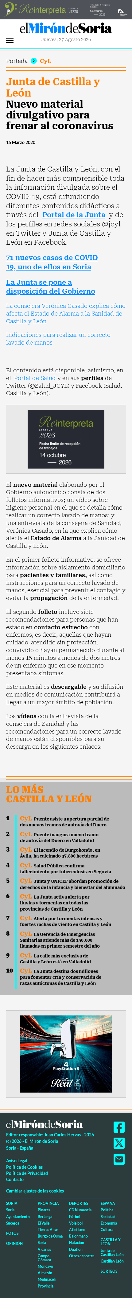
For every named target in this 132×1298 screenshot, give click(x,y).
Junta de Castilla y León (53, 87)
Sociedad (108, 1216)
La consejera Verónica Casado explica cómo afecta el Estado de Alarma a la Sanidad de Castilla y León (66, 313)
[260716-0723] (66, 1053)
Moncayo (45, 1266)
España (108, 1203)
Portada (17, 61)
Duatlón (76, 1249)
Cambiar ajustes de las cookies (35, 1190)
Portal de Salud (35, 378)
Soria (11, 1203)
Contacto (15, 1179)
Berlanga (45, 1216)
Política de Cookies (24, 1167)
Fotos (12, 1233)
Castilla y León (111, 1242)
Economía (109, 1223)
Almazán (45, 1273)
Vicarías (44, 1249)
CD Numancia (80, 1210)
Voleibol (76, 1223)
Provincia (48, 1203)
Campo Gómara (44, 1258)
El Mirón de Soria (66, 30)
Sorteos (109, 1271)
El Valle (43, 1223)
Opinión (14, 1243)
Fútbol (74, 1216)
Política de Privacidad (27, 1173)
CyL (45, 61)
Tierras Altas (48, 1229)
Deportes (78, 1203)
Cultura (107, 1229)
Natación (76, 1242)
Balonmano (78, 1236)
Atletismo (77, 1229)
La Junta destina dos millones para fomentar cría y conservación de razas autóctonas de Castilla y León (60, 977)
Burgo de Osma (50, 1236)
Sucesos (12, 1223)
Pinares (44, 1210)
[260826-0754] (66, 9)
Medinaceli (47, 1279)
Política (107, 1210)
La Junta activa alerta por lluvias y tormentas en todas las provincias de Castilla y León (55, 903)
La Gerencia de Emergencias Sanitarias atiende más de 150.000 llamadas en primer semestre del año (60, 940)
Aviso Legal (16, 1160)
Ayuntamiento (18, 1216)
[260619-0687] (66, 439)
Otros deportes (81, 1256)
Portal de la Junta (73, 215)
